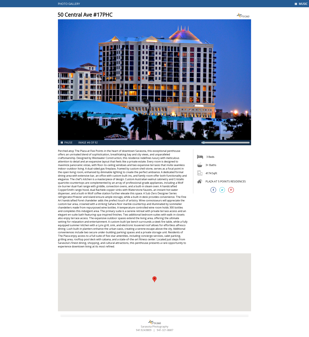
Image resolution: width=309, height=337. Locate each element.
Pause (68, 142)
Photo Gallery (69, 4)
